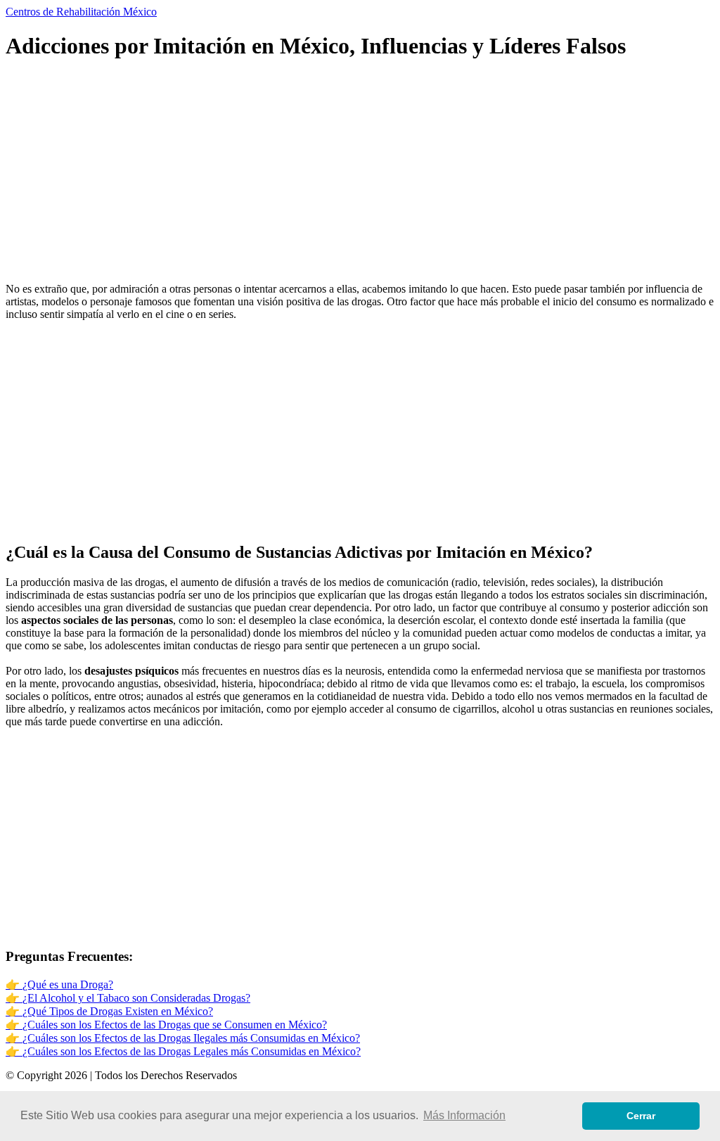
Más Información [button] (464, 1115)
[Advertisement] (360, 173)
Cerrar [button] (640, 1115)
